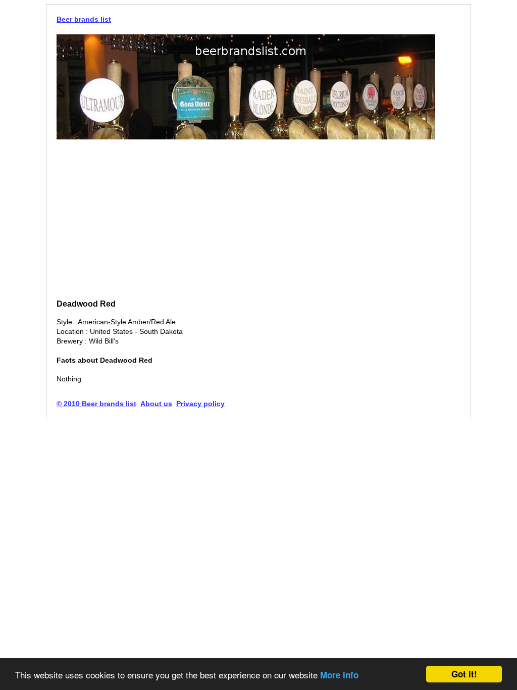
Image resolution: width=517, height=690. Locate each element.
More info (339, 675)
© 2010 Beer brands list (96, 404)
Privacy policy (200, 404)
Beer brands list (84, 19)
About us (156, 404)
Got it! (464, 674)
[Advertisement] (258, 220)
